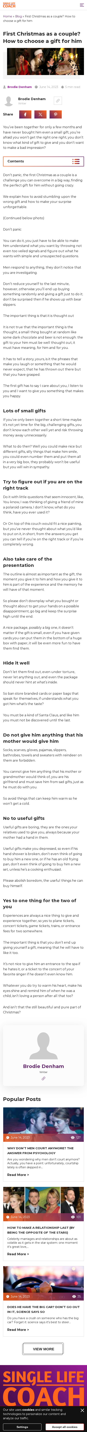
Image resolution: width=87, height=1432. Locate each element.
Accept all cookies (64, 1427)
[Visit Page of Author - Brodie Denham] (58, 101)
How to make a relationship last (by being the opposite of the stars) (40, 1230)
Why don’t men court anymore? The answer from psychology (40, 1150)
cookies (28, 1410)
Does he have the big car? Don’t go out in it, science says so (43, 1309)
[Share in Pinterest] (56, 114)
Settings (22, 1427)
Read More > (18, 1175)
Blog (18, 16)
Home (7, 16)
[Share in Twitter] (40, 114)
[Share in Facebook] (25, 114)
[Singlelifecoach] (9, 5)
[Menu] (82, 5)
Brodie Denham (19, 87)
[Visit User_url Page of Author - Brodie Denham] (43, 1079)
